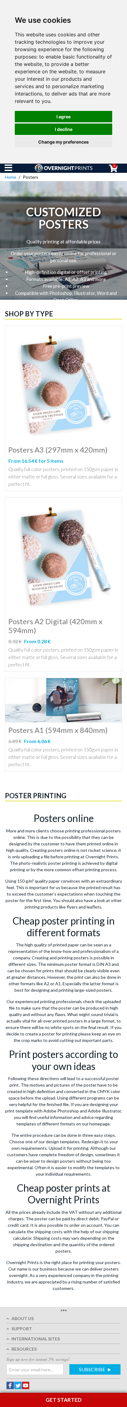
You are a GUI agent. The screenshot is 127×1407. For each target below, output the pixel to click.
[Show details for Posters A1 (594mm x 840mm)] (63, 700)
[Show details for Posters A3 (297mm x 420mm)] (63, 384)
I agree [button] (63, 116)
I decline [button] (63, 129)
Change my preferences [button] (63, 141)
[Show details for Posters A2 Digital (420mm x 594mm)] (63, 556)
